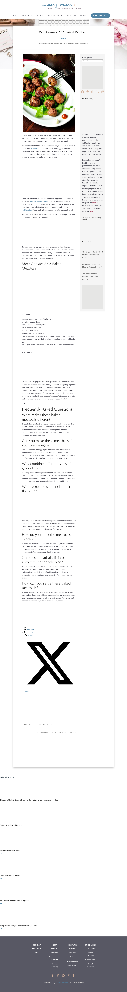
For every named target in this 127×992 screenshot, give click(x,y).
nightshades (27, 210)
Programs (71, 15)
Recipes (63, 38)
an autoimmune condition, (40, 201)
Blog (39, 15)
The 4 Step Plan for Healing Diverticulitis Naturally (90, 276)
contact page (97, 203)
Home (15, 15)
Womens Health (72, 961)
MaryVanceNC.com (62, 983)
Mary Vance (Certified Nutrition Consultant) (53, 43)
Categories (87, 58)
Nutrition (72, 948)
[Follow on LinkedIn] (74, 975)
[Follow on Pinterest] (58, 975)
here (91, 211)
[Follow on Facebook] (52, 975)
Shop (82, 15)
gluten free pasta (37, 149)
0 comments (84, 43)
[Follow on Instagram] (63, 975)
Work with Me (54, 15)
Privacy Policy (90, 948)
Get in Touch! (36, 948)
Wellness (72, 952)
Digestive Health (72, 965)
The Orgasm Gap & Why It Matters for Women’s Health (92, 255)
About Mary (27, 15)
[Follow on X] (69, 975)
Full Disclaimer (90, 960)
